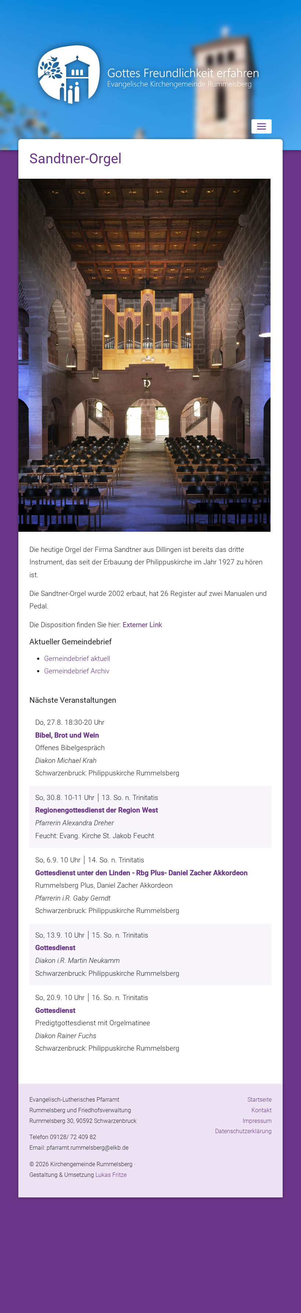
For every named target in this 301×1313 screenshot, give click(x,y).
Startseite (259, 1099)
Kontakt (261, 1110)
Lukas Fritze (111, 1174)
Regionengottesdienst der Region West (96, 810)
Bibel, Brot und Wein (67, 735)
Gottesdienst (55, 947)
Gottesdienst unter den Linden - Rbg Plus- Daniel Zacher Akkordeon (141, 873)
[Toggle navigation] (261, 126)
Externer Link (142, 625)
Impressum (257, 1120)
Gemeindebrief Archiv (76, 671)
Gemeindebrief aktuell (77, 658)
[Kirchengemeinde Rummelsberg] (150, 74)
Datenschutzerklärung (243, 1131)
